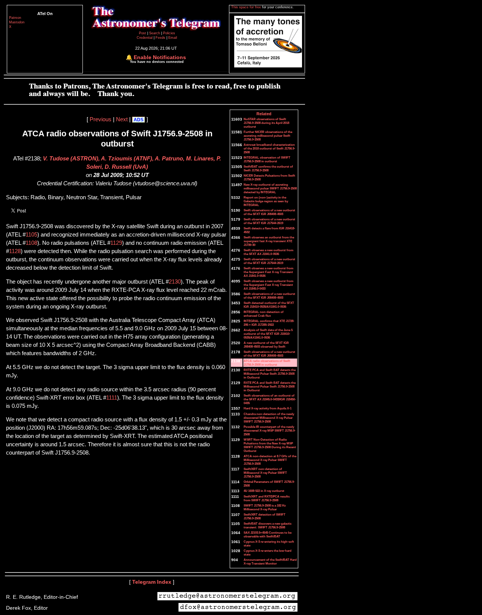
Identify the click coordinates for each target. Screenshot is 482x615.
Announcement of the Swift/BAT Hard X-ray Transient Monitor (270, 561)
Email (172, 38)
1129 (116, 243)
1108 (31, 243)
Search (155, 33)
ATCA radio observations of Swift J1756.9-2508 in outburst (267, 362)
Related (264, 113)
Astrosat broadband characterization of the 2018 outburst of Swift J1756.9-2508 (269, 148)
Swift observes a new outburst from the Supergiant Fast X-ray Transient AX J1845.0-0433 (268, 284)
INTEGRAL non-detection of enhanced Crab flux (264, 313)
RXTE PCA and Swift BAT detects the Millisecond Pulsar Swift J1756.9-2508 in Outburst (270, 373)
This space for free (246, 7)
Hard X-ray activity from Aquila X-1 (267, 408)
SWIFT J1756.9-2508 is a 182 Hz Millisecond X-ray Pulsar (265, 507)
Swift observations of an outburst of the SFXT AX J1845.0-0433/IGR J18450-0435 (270, 399)
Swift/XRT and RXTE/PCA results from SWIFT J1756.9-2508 (267, 498)
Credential (145, 38)
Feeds (160, 38)
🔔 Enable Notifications (156, 57)
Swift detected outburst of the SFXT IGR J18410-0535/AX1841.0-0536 (269, 304)
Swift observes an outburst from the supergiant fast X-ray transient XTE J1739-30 (269, 241)
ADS (138, 119)
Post (143, 33)
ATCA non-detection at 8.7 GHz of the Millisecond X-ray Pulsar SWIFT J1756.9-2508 (270, 459)
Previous (100, 119)
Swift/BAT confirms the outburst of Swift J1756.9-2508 (268, 168)
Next (122, 119)
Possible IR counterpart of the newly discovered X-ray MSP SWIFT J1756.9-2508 (270, 430)
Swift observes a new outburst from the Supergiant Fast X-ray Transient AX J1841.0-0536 (268, 272)
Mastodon (16, 22)
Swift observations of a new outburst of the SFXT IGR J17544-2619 (269, 221)
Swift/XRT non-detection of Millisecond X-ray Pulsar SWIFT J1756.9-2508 (265, 472)
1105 (31, 235)
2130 (175, 282)
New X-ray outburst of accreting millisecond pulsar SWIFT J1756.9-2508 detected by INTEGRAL (270, 188)
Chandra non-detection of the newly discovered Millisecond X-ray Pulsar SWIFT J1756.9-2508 (269, 417)
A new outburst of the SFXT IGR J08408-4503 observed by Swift (266, 344)
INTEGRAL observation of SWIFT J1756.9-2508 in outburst (267, 159)
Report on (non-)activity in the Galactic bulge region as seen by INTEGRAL (266, 201)
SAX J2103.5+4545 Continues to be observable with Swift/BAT (267, 534)
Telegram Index (151, 582)
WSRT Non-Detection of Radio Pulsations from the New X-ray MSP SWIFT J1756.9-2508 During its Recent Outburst (270, 445)
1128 (15, 251)
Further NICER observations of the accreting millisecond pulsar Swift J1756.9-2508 (268, 135)
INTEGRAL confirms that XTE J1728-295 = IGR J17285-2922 (269, 323)
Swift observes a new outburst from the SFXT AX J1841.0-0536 (268, 252)
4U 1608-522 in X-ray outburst (264, 491)
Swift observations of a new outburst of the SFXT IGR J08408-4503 (269, 212)
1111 (111, 398)
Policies (169, 33)
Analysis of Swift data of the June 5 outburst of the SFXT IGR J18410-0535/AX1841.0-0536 (268, 333)
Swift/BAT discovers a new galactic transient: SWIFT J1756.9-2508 (267, 525)
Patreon (15, 18)
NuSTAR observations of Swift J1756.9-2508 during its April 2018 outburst (266, 122)
